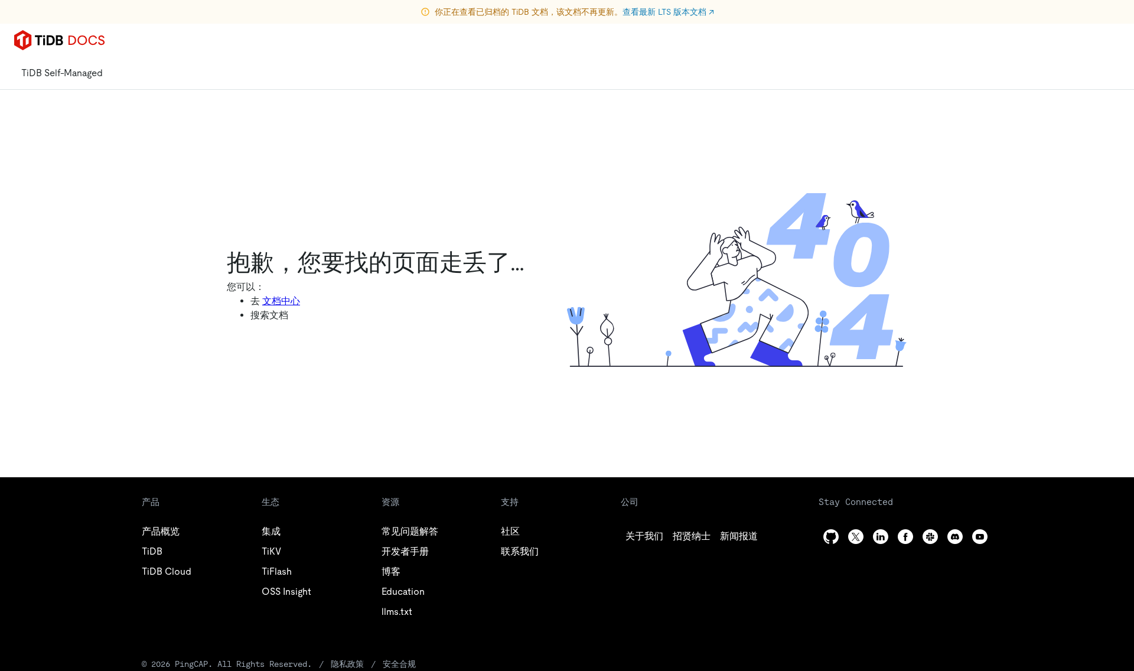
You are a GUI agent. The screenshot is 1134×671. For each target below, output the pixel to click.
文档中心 (281, 301)
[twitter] (855, 537)
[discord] (955, 537)
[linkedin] (880, 537)
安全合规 (399, 664)
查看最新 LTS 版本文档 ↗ (668, 12)
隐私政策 (347, 664)
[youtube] (979, 537)
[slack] (930, 537)
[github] (831, 537)
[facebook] (905, 537)
